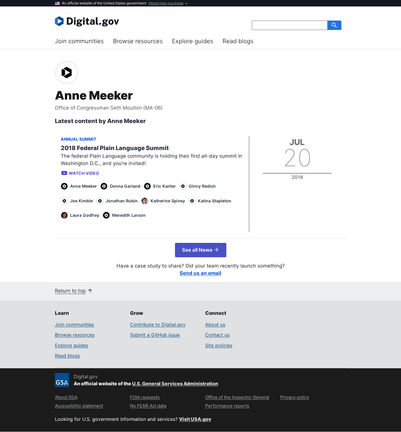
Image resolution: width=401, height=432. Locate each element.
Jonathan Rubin (122, 200)
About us (215, 324)
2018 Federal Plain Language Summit (115, 148)
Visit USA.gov (195, 419)
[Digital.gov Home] (128, 21)
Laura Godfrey (84, 215)
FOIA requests (145, 397)
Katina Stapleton (214, 200)
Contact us (217, 335)
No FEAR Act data (148, 406)
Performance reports (227, 406)
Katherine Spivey (168, 200)
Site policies (218, 345)
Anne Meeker (83, 186)
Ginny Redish (202, 186)
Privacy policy (294, 397)
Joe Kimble (81, 200)
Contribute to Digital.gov (158, 324)
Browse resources (138, 41)
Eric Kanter (164, 186)
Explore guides (192, 41)
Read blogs (238, 41)
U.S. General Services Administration (175, 383)
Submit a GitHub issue (155, 335)
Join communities (79, 41)
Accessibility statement (79, 406)
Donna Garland (125, 186)
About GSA (66, 397)
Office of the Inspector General (237, 397)
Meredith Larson (129, 215)
